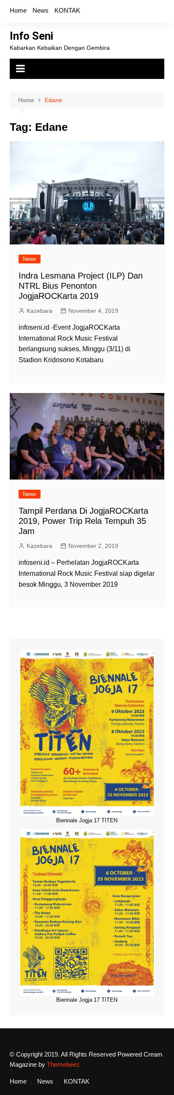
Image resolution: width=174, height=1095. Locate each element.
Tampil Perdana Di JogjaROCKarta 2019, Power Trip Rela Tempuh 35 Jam (83, 521)
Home (18, 10)
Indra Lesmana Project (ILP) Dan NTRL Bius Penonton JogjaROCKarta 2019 (81, 286)
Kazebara (39, 310)
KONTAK (67, 10)
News (41, 10)
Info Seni (31, 36)
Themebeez (63, 1064)
